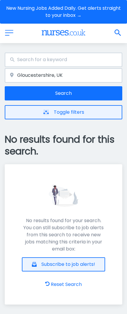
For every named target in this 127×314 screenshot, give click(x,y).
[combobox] (63, 60)
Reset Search (66, 284)
